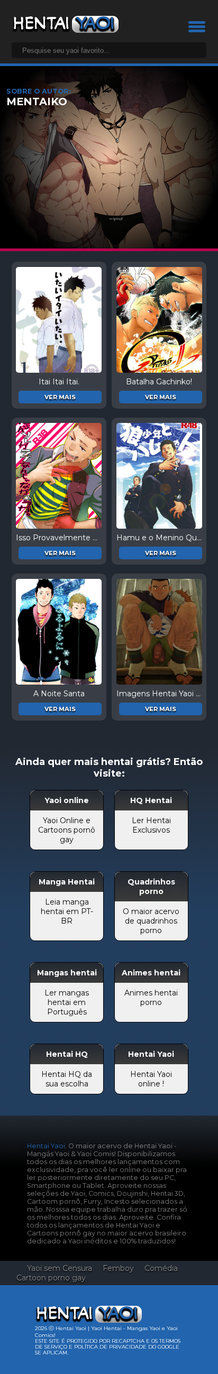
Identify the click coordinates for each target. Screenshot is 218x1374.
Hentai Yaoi (46, 1146)
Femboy (118, 1268)
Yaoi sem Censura (59, 1268)
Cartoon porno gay (51, 1278)
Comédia (161, 1268)
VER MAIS (60, 397)
